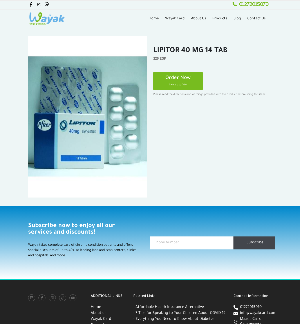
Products (219, 19)
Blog (237, 19)
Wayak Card (175, 19)
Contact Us (256, 19)
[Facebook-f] (41, 297)
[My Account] (30, 5)
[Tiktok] (62, 297)
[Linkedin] (31, 297)
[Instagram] (52, 297)
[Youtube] (72, 297)
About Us (198, 19)
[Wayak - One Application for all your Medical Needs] (46, 19)
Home (154, 19)
